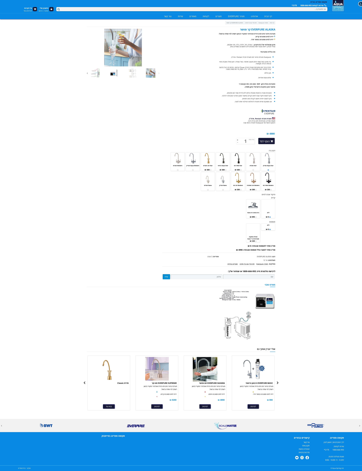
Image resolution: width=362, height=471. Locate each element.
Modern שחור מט (268, 185)
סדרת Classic (123, 383)
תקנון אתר (306, 445)
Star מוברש (253, 165)
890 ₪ (252, 217)
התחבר (46, 11)
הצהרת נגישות (304, 449)
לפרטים (157, 406)
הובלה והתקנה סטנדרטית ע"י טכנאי (253, 238)
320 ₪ (252, 241)
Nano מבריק (223, 185)
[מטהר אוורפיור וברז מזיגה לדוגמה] (253, 369)
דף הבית (268, 16)
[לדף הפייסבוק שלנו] (307, 457)
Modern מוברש (177, 165)
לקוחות (206, 16)
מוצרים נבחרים (233, 264)
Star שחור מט (238, 165)
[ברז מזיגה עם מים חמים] (205, 369)
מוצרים (219, 16)
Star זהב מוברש (207, 165)
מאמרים (192, 16)
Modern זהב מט (238, 185)
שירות (180, 16)
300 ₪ (237, 170)
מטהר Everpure (236, 16)
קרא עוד (109, 406)
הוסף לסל (265, 141)
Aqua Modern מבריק (192, 165)
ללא (268, 213)
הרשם (40, 11)
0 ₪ (267, 217)
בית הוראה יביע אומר (253, 213)
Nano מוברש (208, 185)
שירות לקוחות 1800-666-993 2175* (308, 5)
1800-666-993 (249, 271)
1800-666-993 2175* (334, 449)
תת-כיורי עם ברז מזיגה (247, 264)
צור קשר (167, 16)
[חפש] (59, 9)
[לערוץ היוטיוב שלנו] (297, 457)
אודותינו (254, 16)
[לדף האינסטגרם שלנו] (302, 457)
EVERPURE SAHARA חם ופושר (212, 383)
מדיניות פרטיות (304, 452)
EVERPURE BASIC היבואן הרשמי (259, 383)
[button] (360, 4)
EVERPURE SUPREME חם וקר (164, 383)
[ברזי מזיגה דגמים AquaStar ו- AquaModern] (109, 369)
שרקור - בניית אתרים (24, 468)
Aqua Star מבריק (268, 165)
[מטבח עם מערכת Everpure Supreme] (157, 369)
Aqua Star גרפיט (223, 165)
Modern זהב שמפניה (253, 185)
